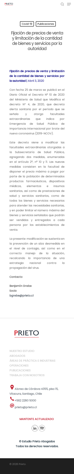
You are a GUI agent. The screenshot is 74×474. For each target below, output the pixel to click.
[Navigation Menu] (69, 4)
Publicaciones (46, 24)
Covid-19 (27, 24)
